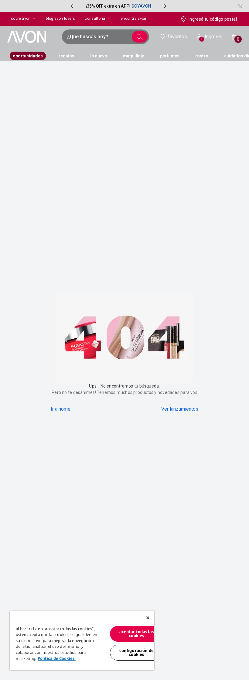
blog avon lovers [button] (60, 18)
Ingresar (212, 37)
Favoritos (177, 36)
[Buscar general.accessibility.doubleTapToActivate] (140, 37)
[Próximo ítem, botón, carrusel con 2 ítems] (165, 6)
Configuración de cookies (136, 652)
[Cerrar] (148, 618)
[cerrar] (240, 6)
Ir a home (60, 409)
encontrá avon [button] (133, 18)
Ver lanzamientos (179, 409)
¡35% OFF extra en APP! (108, 6)
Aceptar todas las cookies (136, 633)
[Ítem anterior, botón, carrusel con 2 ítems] (72, 6)
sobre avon (21, 18)
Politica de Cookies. (57, 658)
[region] (82, 640)
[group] (118, 6)
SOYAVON (141, 6)
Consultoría (95, 18)
